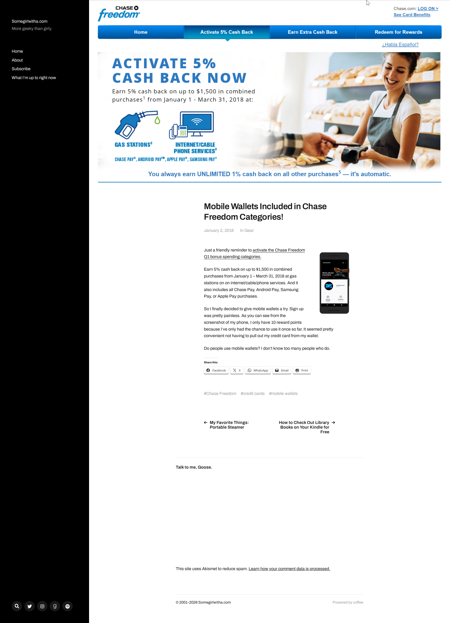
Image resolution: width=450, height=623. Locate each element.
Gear (249, 230)
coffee (358, 602)
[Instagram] (42, 606)
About (17, 60)
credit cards (254, 393)
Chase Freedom (221, 393)
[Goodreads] (55, 606)
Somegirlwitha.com (29, 21)
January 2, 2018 (219, 230)
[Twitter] (29, 606)
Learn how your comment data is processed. (289, 568)
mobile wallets (284, 393)
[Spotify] (67, 606)
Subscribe (21, 68)
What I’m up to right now (34, 77)
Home (17, 51)
